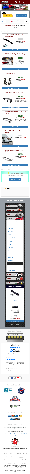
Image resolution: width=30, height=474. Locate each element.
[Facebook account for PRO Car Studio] (12, 377)
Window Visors (11, 270)
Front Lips (10, 228)
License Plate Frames (13, 238)
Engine (9, 206)
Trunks (9, 267)
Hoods (9, 234)
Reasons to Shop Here (22, 459)
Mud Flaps (10, 247)
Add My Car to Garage (15, 179)
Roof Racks (10, 257)
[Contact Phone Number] (16, 2)
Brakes (9, 214)
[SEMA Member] (15, 442)
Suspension (10, 210)
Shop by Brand (15, 324)
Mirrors (9, 244)
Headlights (10, 231)
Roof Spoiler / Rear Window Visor (14, 35)
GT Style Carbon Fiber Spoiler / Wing (15, 112)
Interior (9, 278)
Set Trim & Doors (21, 15)
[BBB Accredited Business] (8, 390)
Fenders (10, 225)
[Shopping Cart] (19, 2)
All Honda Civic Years (15, 194)
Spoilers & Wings (12, 263)
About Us (22, 451)
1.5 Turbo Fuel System (15, 316)
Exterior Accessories (13, 221)
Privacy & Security (8, 453)
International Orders (8, 459)
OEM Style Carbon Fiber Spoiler (14, 150)
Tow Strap (15, 300)
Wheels (9, 274)
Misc (8, 282)
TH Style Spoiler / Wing (15, 54)
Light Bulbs (10, 241)
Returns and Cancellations (22, 456)
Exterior (9, 218)
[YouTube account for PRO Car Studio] (18, 377)
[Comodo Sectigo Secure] (15, 406)
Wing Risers (10, 73)
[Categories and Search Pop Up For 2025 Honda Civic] (23, 2)
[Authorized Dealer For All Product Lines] (22, 390)
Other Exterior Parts (12, 250)
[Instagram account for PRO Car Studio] (15, 377)
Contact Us (8, 451)
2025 (7, 15)
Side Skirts (10, 260)
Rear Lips (10, 254)
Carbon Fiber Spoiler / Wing (14, 92)
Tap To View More (15, 321)
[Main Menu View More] (27, 2)
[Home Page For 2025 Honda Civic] (4, 2)
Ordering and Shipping (8, 455)
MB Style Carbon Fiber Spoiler (13, 131)
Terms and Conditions (22, 453)
